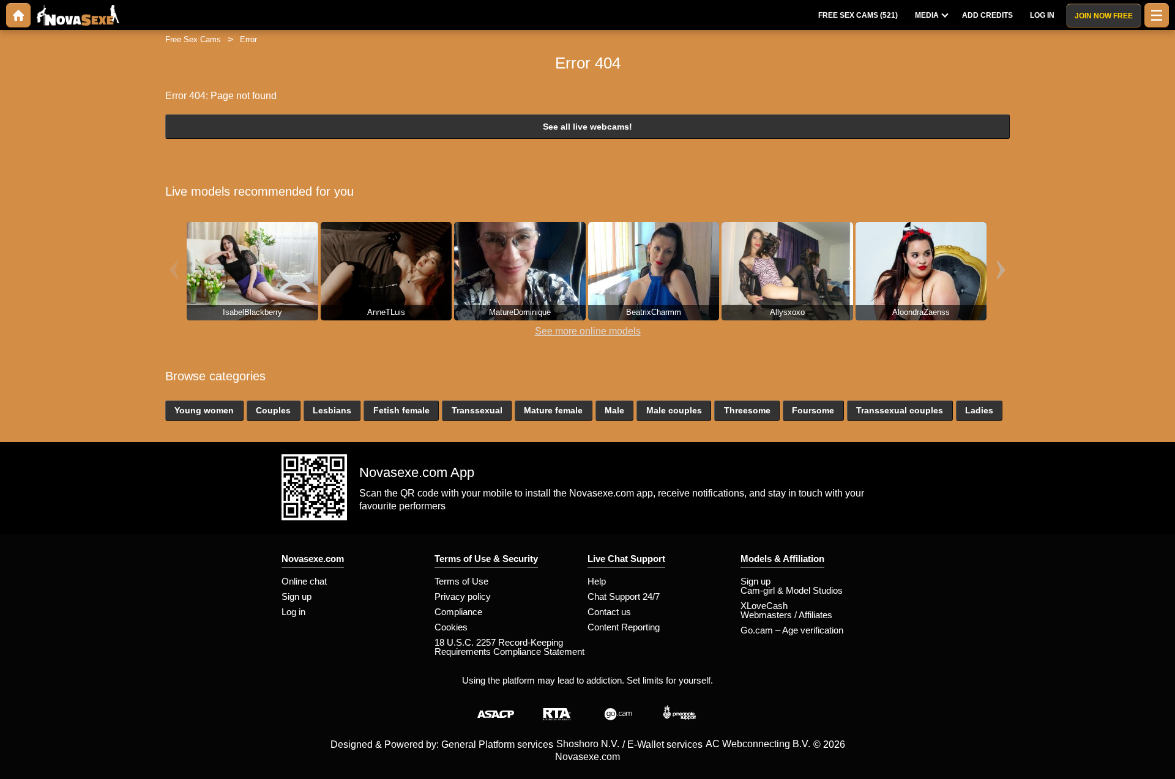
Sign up (296, 596)
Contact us (609, 612)
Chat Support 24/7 (624, 596)
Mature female (553, 410)
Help (597, 581)
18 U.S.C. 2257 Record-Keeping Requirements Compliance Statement (509, 647)
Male (614, 410)
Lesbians (332, 410)
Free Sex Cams (193, 39)
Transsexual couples (899, 410)
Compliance (458, 612)
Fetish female (401, 410)
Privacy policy (463, 596)
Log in (293, 612)
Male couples (674, 410)
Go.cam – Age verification (791, 630)
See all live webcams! (587, 126)
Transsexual (477, 410)
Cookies (451, 627)
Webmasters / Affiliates (786, 615)
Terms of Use (461, 581)
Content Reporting (624, 627)
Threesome (747, 410)
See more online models (588, 331)
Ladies (979, 410)
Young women (204, 410)
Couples (273, 410)
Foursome (813, 410)
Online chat (304, 581)
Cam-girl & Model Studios (791, 590)
